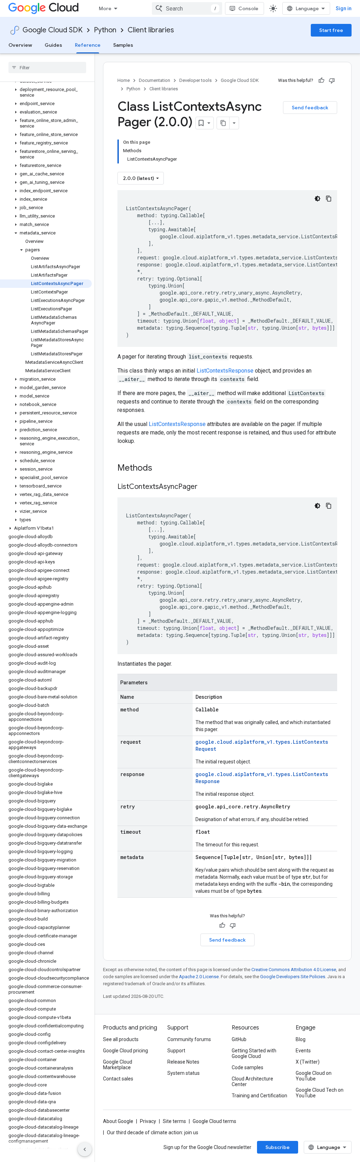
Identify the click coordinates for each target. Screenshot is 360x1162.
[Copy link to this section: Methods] (161, 468)
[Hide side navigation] (85, 1149)
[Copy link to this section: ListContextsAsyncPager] (205, 487)
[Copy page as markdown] (223, 123)
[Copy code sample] (328, 198)
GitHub (239, 1039)
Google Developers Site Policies (292, 976)
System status (183, 1073)
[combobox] (187, 8)
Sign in (344, 8)
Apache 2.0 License (199, 976)
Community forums (189, 1039)
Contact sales (118, 1079)
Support (176, 1050)
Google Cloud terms (214, 1121)
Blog (301, 1039)
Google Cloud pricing (125, 1050)
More (105, 8)
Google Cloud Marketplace (117, 1064)
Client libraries (151, 30)
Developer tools (195, 80)
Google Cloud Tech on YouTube (319, 1092)
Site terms (174, 1121)
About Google (118, 1121)
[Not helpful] (332, 80)
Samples (123, 45)
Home (123, 80)
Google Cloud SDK (52, 30)
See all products (121, 1039)
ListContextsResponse (225, 370)
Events (303, 1050)
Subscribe (277, 1147)
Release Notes (183, 1062)
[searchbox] (47, 67)
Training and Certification (259, 1095)
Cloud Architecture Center (252, 1081)
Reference (88, 45)
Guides (53, 45)
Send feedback (310, 107)
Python (105, 30)
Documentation (154, 80)
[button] (46, 92)
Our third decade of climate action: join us (152, 1132)
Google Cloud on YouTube (314, 1076)
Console (248, 8)
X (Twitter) (308, 1062)
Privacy (148, 1121)
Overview (20, 45)
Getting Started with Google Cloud (254, 1053)
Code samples (247, 1067)
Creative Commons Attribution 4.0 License (293, 969)
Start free (331, 30)
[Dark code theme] (317, 198)
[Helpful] (321, 80)
